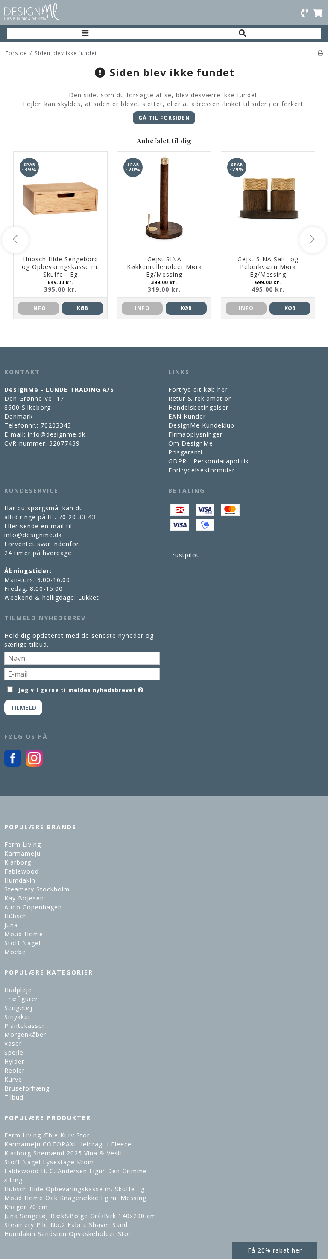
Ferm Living (22, 844)
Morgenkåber (25, 1034)
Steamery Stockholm (37, 889)
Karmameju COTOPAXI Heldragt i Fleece (68, 1144)
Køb (82, 308)
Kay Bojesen (24, 898)
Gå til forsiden (164, 118)
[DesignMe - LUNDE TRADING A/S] (32, 11)
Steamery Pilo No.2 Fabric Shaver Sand (66, 1225)
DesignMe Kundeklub (201, 425)
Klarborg (17, 862)
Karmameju (22, 853)
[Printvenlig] (320, 52)
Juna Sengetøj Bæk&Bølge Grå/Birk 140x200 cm (80, 1216)
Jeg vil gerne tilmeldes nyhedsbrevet (78, 688)
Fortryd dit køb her (198, 389)
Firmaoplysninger (195, 434)
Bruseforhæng (27, 1088)
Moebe (15, 952)
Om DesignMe (190, 443)
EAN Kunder (187, 416)
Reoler (14, 1070)
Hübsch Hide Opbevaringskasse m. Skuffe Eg (74, 1189)
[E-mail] (82, 673)
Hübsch (15, 916)
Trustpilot (183, 555)
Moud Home (23, 934)
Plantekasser (24, 1026)
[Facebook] (12, 764)
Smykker (17, 1017)
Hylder (14, 1061)
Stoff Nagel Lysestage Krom (49, 1162)
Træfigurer (21, 999)
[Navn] (82, 658)
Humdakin (19, 880)
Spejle (13, 1052)
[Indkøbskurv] (318, 12)
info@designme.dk (56, 434)
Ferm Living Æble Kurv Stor (47, 1135)
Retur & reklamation (200, 398)
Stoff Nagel (22, 943)
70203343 (56, 425)
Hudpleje (18, 990)
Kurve (13, 1079)
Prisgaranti (185, 452)
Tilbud (13, 1097)
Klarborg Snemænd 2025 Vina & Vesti (63, 1153)
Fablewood (21, 871)
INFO (38, 308)
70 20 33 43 (77, 517)
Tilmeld (23, 707)
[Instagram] (34, 764)
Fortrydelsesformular (201, 470)
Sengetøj (18, 1008)
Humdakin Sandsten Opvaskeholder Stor (67, 1234)
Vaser (13, 1043)
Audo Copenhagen (33, 907)
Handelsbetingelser (198, 407)
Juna (11, 925)
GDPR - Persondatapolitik (208, 461)
